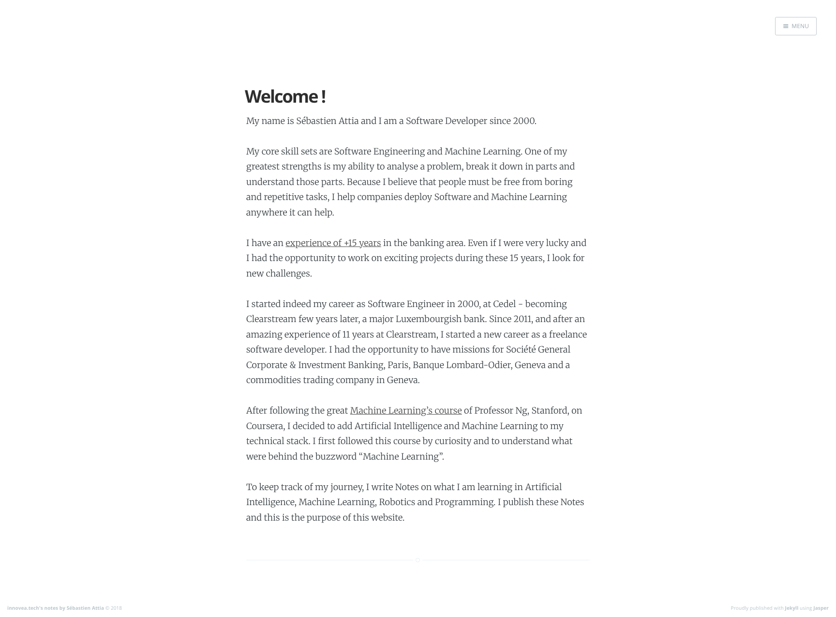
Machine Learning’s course (406, 410)
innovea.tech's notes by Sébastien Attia (55, 607)
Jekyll (792, 607)
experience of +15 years (333, 242)
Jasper (821, 607)
